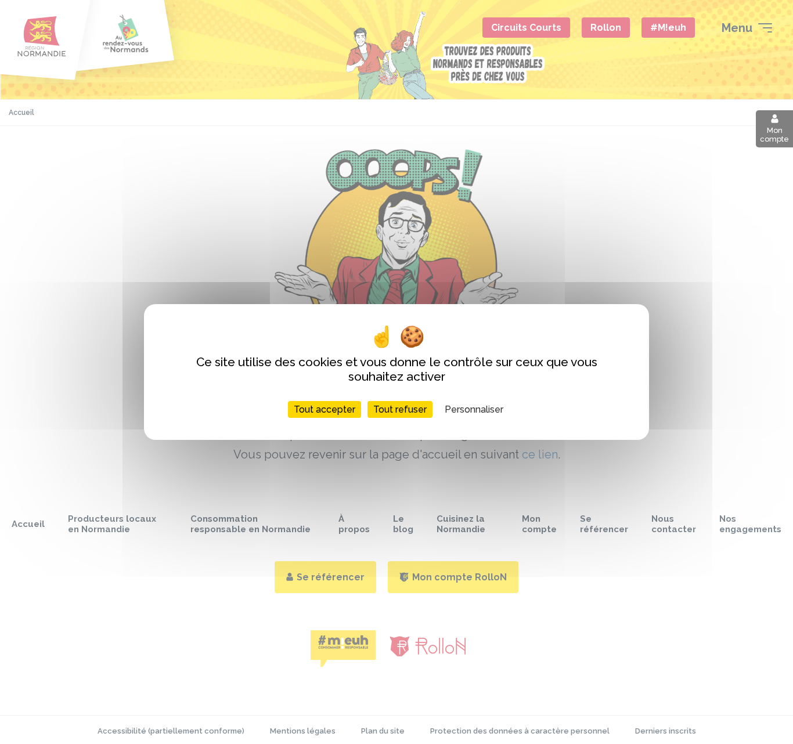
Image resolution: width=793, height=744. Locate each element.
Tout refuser (400, 409)
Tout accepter (324, 409)
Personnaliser (474, 409)
